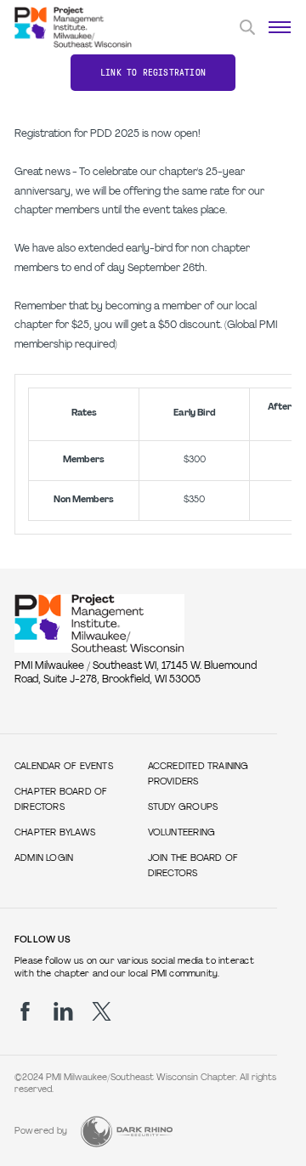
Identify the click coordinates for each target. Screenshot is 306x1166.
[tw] (101, 1011)
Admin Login (43, 858)
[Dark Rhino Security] (126, 1131)
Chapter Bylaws (54, 833)
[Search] (247, 27)
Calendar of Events (63, 767)
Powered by (40, 1131)
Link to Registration (153, 72)
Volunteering (182, 833)
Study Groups (183, 807)
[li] (63, 1011)
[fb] (25, 1011)
